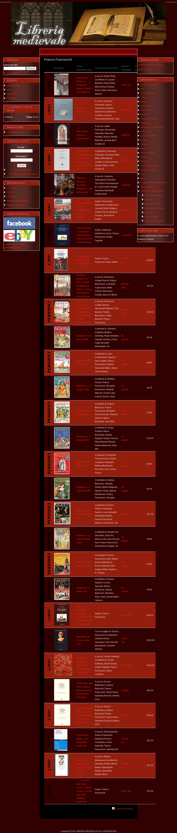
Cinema (148, 199)
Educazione (146, 110)
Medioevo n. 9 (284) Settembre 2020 (84, 514)
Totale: (29, 117)
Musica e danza (148, 153)
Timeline (125, 514)
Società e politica (149, 170)
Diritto (143, 101)
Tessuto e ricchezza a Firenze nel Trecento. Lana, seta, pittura (84, 665)
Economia (145, 106)
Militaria (144, 144)
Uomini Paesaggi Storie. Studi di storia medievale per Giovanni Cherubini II (85, 715)
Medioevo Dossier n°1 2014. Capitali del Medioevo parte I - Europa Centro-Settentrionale (84, 312)
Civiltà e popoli (148, 93)
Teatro (143, 178)
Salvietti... (125, 690)
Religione (145, 161)
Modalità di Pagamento (18, 201)
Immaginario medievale (152, 127)
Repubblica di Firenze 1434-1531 (83, 640)
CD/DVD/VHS (13, 85)
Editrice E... (126, 210)
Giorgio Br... (126, 110)
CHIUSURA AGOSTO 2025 (150, 65)
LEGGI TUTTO (144, 69)
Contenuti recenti (15, 132)
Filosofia (144, 114)
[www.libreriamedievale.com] (88, 44)
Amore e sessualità (150, 84)
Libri (9, 89)
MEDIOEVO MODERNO (152, 191)
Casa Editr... (127, 235)
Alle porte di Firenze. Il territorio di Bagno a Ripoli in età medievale (85, 85)
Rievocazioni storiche (155, 221)
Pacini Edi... (126, 791)
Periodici (11, 98)
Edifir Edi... (126, 135)
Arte (142, 89)
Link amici (11, 196)
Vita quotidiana (148, 187)
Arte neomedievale (153, 195)
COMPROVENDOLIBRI (15, 244)
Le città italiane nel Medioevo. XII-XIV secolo (84, 260)
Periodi (144, 157)
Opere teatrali (151, 216)
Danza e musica (152, 204)
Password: (22, 156)
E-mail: (21, 147)
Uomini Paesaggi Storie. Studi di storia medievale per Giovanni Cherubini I (85, 690)
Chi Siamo (12, 188)
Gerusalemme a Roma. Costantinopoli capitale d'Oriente (84, 210)
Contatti (10, 192)
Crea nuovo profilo (23, 170)
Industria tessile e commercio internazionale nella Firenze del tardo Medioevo (84, 235)
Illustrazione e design (155, 208)
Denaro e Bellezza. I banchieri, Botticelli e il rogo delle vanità (85, 185)
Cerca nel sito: (11, 65)
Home (46, 51)
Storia (143, 174)
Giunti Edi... (126, 185)
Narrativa (149, 212)
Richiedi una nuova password (23, 174)
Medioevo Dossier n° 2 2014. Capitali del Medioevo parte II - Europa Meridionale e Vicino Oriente (84, 286)
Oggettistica (12, 94)
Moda (143, 148)
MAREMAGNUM (11, 248)
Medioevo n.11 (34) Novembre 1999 (84, 539)
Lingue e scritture (149, 136)
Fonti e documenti (149, 119)
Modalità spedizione (16, 205)
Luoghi (144, 140)
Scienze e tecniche (149, 165)
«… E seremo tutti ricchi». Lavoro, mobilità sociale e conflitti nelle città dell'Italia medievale (84, 791)
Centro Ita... (126, 160)
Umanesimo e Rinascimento (154, 182)
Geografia (145, 123)
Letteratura (146, 131)
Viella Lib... (126, 85)
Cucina (144, 97)
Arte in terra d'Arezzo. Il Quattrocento (83, 135)
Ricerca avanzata (12, 73)
